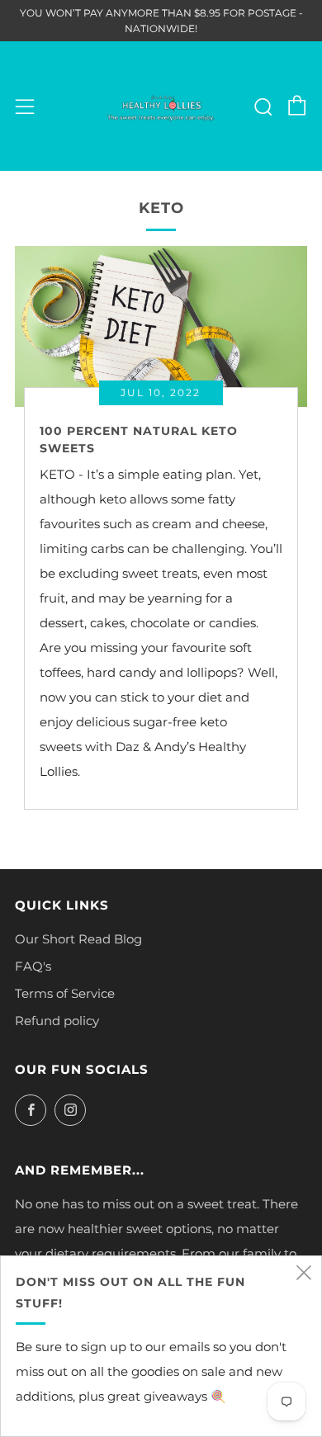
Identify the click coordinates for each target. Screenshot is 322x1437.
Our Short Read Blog (78, 939)
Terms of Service (65, 993)
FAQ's (33, 966)
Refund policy (57, 1020)
